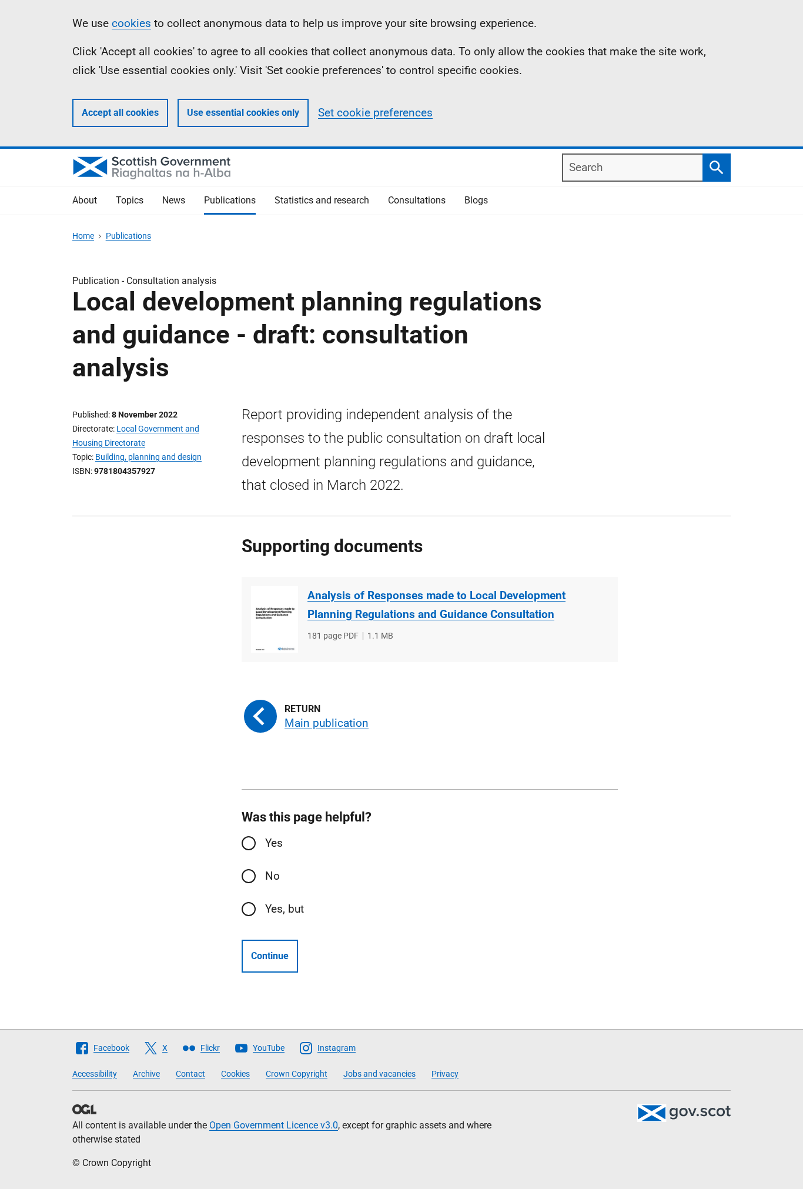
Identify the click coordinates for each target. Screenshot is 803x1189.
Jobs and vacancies (379, 1073)
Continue (270, 955)
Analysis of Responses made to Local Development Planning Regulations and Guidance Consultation (436, 605)
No (272, 876)
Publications (230, 200)
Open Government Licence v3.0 (273, 1125)
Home (83, 236)
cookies (131, 23)
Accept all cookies (120, 112)
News (173, 200)
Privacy (445, 1073)
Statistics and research (322, 200)
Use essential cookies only (243, 112)
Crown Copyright (296, 1073)
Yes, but (284, 909)
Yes (274, 843)
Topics (129, 200)
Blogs (476, 200)
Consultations (417, 200)
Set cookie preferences (375, 112)
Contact (190, 1073)
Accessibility (94, 1073)
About (84, 200)
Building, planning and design (148, 457)
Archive (146, 1073)
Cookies (235, 1073)
